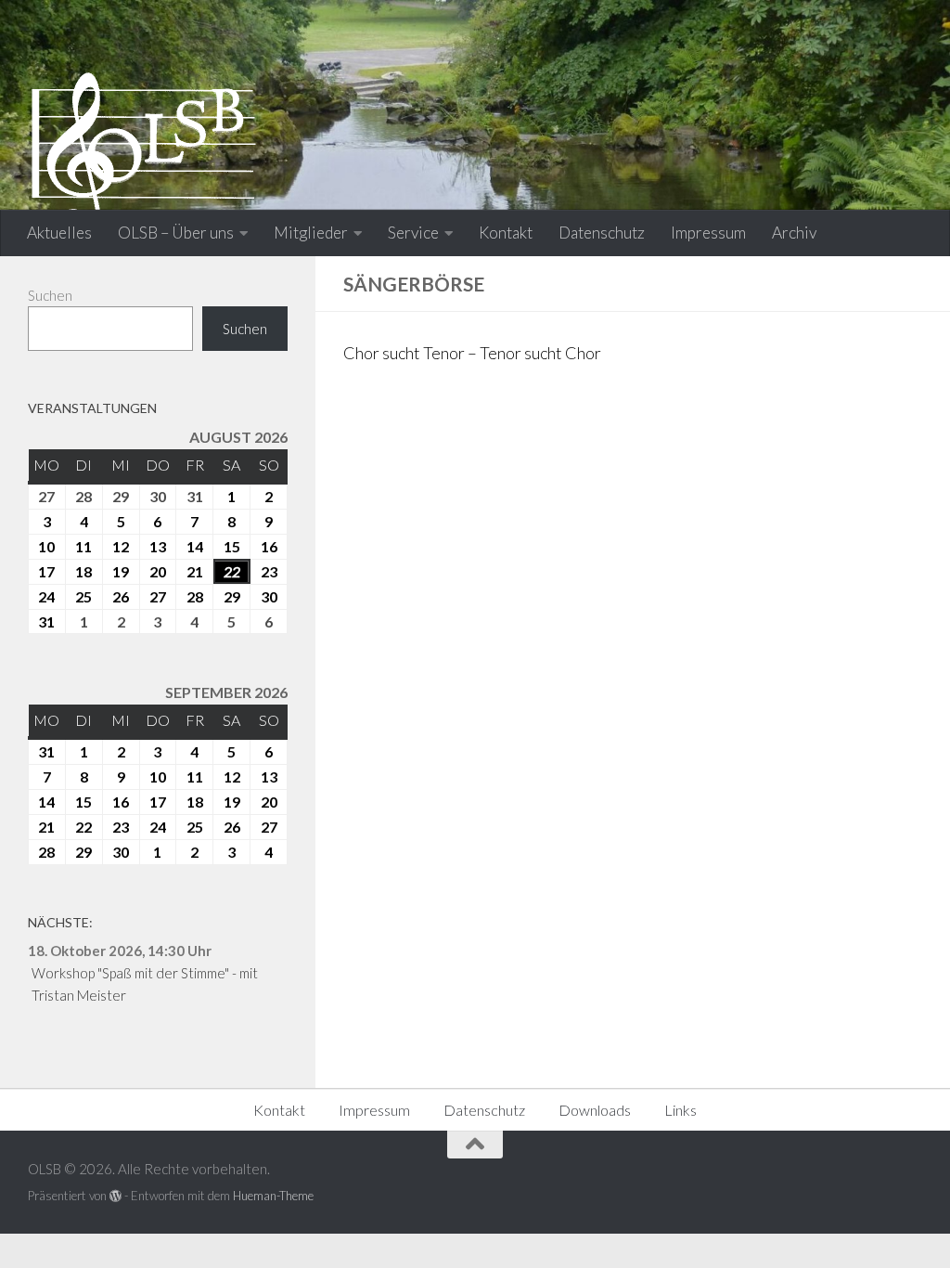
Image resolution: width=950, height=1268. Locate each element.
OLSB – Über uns (176, 232)
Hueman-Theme (273, 1195)
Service (413, 232)
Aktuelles (59, 232)
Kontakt (506, 232)
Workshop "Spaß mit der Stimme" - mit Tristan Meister (145, 983)
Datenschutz (601, 232)
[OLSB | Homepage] (144, 153)
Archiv (794, 232)
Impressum (708, 232)
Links (680, 1110)
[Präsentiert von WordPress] (115, 1196)
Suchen (50, 295)
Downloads (594, 1110)
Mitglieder (311, 232)
